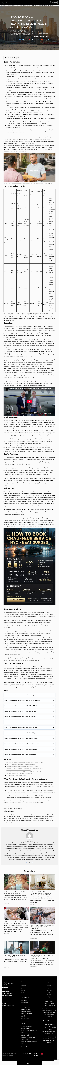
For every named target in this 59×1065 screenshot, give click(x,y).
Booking (23, 992)
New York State (25, 1006)
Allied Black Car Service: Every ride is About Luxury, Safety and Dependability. (42, 927)
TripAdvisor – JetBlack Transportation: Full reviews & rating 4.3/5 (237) (24, 762)
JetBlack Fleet (49, 997)
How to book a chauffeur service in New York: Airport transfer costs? (22, 700)
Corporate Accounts (49, 1003)
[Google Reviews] (32, 1053)
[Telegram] (37, 1055)
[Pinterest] (29, 39)
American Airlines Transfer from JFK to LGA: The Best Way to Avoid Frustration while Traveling (42, 957)
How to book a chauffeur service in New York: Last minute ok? (20, 749)
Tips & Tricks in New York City (30, 33)
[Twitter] (48, 39)
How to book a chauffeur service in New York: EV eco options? (20, 722)
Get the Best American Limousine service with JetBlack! (15, 956)
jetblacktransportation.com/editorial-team (34, 801)
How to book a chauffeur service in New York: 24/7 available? (20, 705)
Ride (22, 987)
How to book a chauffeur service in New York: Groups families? (20, 727)
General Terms (25, 1028)
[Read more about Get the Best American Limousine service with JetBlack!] (16, 947)
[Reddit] (42, 39)
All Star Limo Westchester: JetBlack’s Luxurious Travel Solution (16, 892)
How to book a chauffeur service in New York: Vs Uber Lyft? (19, 716)
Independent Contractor (49, 1007)
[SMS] (45, 39)
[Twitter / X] (26, 39)
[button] (42, 1053)
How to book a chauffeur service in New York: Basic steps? (19, 695)
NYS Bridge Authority (49, 1024)
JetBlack (3, 5)
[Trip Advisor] (34, 1053)
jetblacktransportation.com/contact (19, 802)
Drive (22, 988)
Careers (49, 992)
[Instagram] (27, 1053)
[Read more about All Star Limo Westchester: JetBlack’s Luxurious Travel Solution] (16, 881)
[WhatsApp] (32, 39)
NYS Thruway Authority (49, 1026)
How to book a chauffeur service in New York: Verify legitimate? (21, 738)
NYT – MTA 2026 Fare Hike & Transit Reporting (18, 770)
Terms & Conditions (26, 1026)
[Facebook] (20, 39)
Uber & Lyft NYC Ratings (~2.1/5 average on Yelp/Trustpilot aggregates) (24, 768)
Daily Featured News (29, 31)
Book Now (49, 990)
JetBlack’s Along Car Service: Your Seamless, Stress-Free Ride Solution (15, 922)
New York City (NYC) (26, 1011)
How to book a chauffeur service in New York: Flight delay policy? (21, 733)
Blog (49, 996)
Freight (23, 990)
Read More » (7, 903)
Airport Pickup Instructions (49, 1008)
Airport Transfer (25, 1007)
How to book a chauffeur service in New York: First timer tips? (20, 754)
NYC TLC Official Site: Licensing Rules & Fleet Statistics (20, 764)
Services (23, 985)
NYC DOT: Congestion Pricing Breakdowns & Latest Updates (22, 766)
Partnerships (24, 1002)
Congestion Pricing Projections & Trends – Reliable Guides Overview (24, 771)
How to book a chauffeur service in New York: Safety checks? (20, 711)
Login (49, 999)
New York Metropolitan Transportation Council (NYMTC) (49, 1040)
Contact (49, 994)
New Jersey (24, 1000)
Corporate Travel (25, 1009)
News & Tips (24, 1004)
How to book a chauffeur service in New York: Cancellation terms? (21, 743)
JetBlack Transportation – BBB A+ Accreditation (19, 773)
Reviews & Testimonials (49, 1005)
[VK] (35, 39)
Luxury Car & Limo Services (28, 1015)
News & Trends (49, 1001)
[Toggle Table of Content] (17, 57)
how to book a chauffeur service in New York (17, 326)
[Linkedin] (23, 39)
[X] (25, 1053)
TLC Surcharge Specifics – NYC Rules (16, 775)
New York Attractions (40, 31)
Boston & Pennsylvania (27, 1013)
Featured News (11, 5)
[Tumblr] (39, 39)
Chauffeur (20, 31)
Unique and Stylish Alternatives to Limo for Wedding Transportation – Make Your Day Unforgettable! (41, 893)
